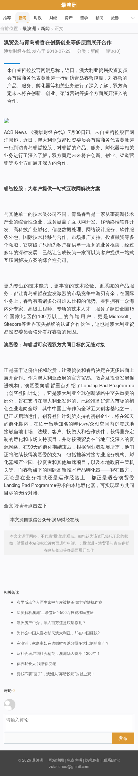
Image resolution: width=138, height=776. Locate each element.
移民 (99, 17)
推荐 (7, 17)
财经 (53, 17)
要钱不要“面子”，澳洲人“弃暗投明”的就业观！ (56, 673)
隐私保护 (92, 760)
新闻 (22, 17)
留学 (84, 17)
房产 (69, 17)
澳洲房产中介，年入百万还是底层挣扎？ (51, 622)
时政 (38, 17)
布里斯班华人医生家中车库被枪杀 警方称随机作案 (59, 602)
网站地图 (56, 760)
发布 (122, 738)
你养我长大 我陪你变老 (36, 663)
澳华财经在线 (17, 51)
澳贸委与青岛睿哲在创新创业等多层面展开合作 (58, 42)
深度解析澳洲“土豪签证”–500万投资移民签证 (55, 612)
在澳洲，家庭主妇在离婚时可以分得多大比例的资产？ (63, 643)
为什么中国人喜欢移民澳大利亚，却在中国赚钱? (58, 632)
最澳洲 (69, 4)
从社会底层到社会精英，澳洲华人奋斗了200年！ (58, 653)
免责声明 (74, 760)
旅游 (115, 17)
